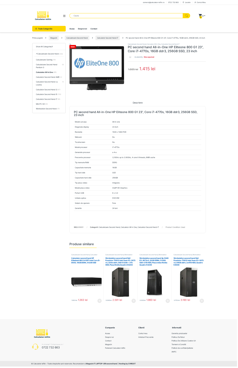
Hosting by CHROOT (127, 364)
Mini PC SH (42, 104)
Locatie (188, 2)
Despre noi (82, 29)
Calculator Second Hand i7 (107, 38)
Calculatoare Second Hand (77, 38)
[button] (70, 44)
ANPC (174, 352)
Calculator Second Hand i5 (48, 94)
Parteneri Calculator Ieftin (115, 348)
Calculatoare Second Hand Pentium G (50, 66)
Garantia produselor (179, 333)
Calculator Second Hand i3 (48, 89)
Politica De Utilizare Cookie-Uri (184, 341)
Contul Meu (201, 2)
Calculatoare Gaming (46, 60)
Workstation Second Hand (48, 109)
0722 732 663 (173, 2)
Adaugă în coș (98, 301)
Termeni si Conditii (179, 344)
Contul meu (142, 333)
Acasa (71, 29)
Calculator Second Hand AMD (49, 77)
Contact (93, 29)
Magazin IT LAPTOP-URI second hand (101, 364)
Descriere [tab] (138, 103)
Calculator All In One (154, 44)
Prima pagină (37, 38)
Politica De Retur (178, 337)
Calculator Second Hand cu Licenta (50, 83)
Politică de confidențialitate (182, 348)
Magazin (53, 38)
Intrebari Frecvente (145, 337)
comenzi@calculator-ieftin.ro (153, 2)
